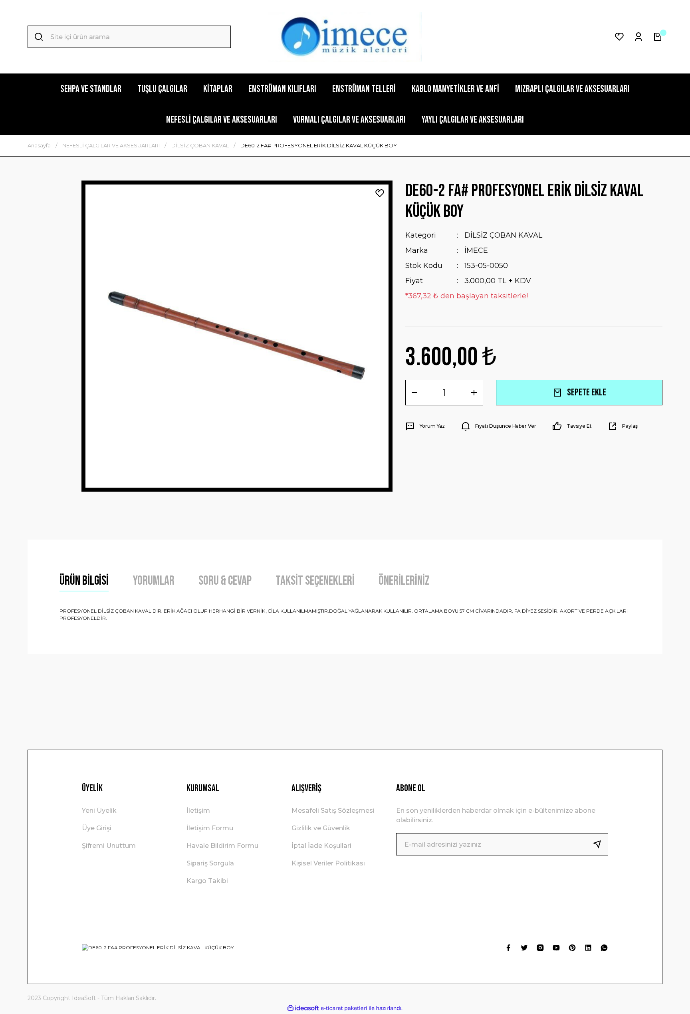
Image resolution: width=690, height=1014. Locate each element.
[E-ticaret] (344, 1008)
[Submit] (600, 844)
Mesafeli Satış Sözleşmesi (333, 810)
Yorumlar (153, 581)
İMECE (476, 250)
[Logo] (345, 37)
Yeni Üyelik (99, 810)
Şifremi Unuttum (109, 845)
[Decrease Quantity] (414, 392)
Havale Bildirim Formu (222, 845)
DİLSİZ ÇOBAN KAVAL (503, 235)
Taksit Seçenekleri (315, 581)
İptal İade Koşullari (321, 845)
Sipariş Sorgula (210, 863)
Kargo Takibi (207, 881)
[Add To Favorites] (380, 193)
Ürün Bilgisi (84, 581)
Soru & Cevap (225, 581)
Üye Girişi (96, 828)
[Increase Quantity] (474, 392)
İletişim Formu (209, 828)
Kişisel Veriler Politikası (328, 863)
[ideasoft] (303, 1008)
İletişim (198, 810)
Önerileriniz (404, 581)
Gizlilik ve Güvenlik (320, 828)
